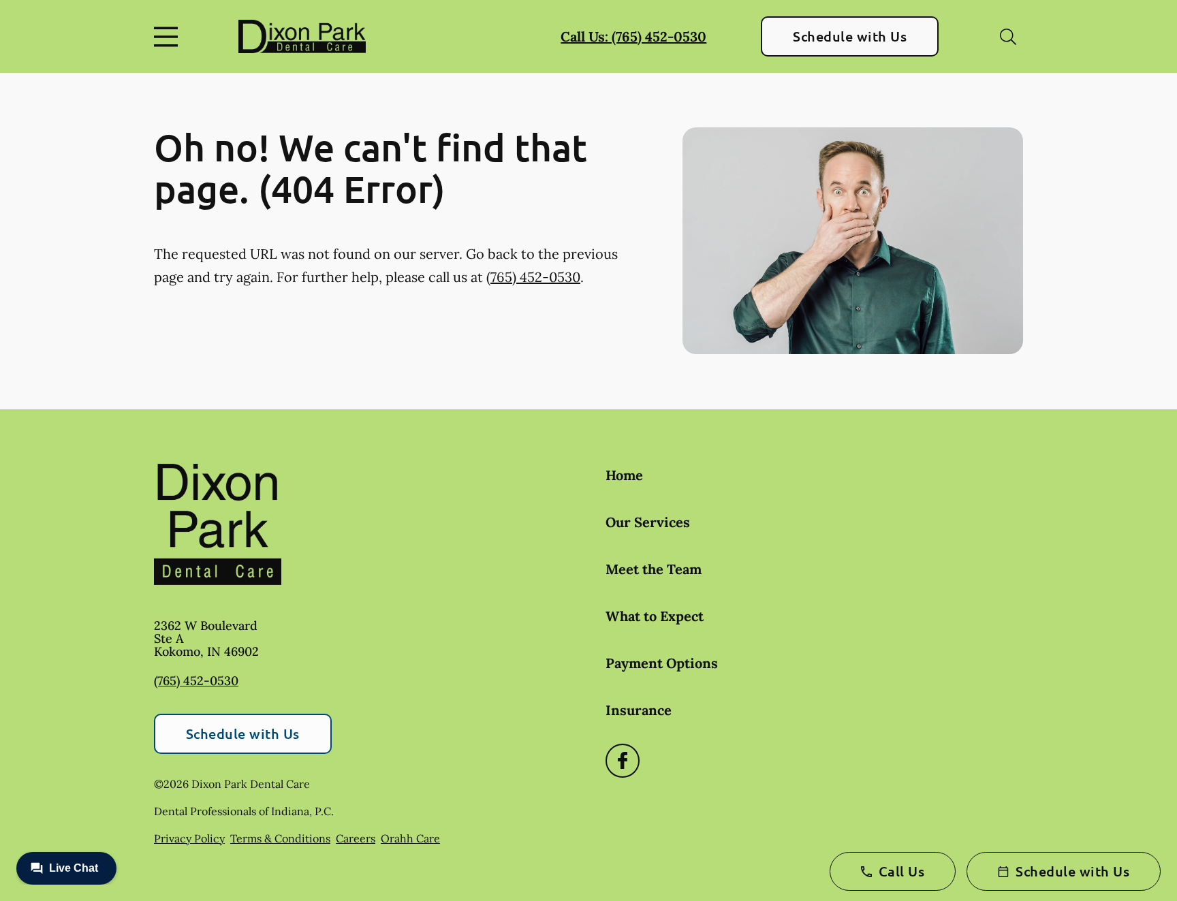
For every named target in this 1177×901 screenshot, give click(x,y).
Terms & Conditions (280, 838)
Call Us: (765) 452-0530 (633, 36)
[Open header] (169, 37)
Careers (355, 838)
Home (624, 475)
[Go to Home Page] (302, 36)
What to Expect (655, 616)
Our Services (648, 522)
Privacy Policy (189, 838)
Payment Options (662, 662)
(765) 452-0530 (533, 276)
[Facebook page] (623, 761)
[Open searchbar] (1008, 37)
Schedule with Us (850, 36)
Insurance (639, 709)
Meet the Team (654, 569)
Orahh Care (410, 838)
